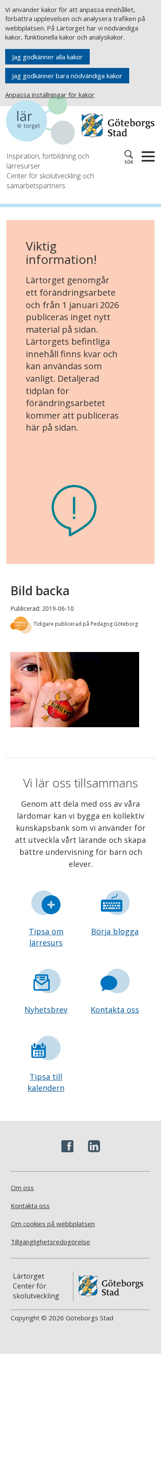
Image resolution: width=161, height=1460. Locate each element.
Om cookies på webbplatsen (53, 1223)
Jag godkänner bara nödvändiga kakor (67, 75)
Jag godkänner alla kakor (47, 56)
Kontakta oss (115, 1009)
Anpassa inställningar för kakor (49, 94)
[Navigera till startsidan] (43, 121)
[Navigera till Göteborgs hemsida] (118, 125)
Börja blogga (115, 931)
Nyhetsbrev (45, 1009)
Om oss (22, 1187)
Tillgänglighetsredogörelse (50, 1241)
